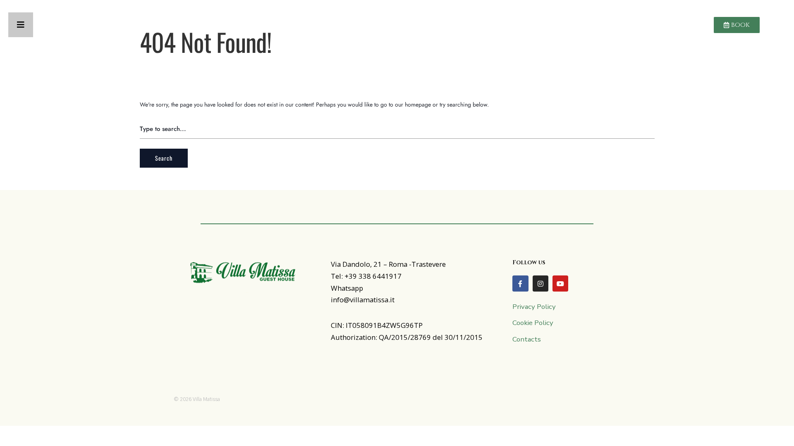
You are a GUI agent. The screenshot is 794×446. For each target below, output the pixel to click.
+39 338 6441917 (373, 276)
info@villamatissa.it (363, 299)
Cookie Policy (532, 322)
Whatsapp (347, 288)
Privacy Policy (534, 306)
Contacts (526, 339)
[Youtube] (560, 283)
